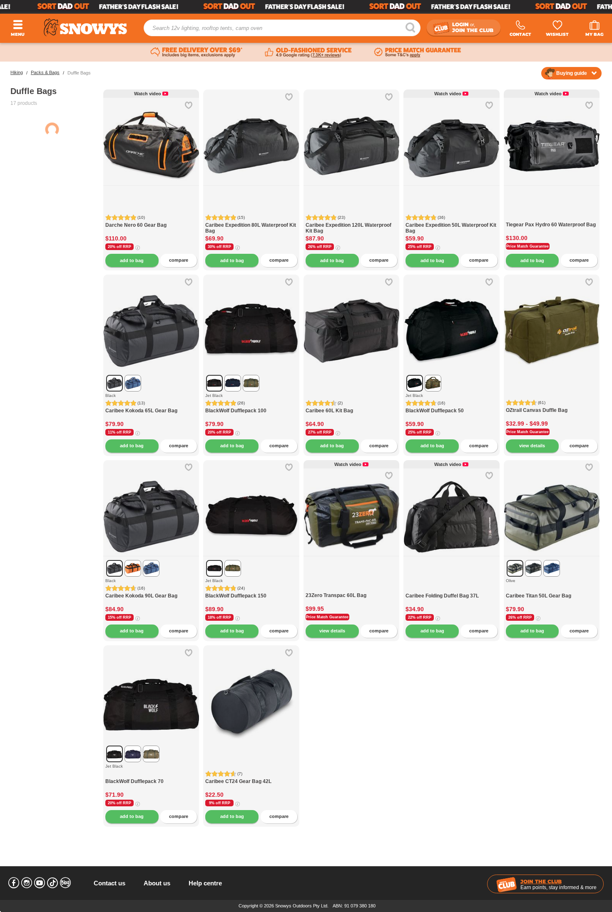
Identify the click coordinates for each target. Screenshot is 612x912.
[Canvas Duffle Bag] (552, 322)
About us (157, 883)
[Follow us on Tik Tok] (52, 882)
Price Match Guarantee (527, 246)
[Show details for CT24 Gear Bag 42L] (251, 693)
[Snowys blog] (65, 882)
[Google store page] (308, 52)
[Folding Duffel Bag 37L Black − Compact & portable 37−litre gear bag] (451, 588)
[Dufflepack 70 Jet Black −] (151, 774)
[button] (186, 151)
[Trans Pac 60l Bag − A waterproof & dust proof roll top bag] (351, 588)
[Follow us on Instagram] (26, 882)
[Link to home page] (85, 27)
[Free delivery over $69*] (196, 52)
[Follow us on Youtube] (39, 882)
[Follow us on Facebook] (13, 882)
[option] (151, 137)
